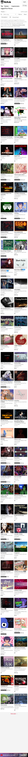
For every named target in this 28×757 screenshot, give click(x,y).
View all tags (15, 17)
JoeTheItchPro (17, 61)
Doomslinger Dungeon (6, 250)
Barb (2, 590)
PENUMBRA (17, 289)
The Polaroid (17, 667)
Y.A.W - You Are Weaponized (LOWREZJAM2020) (5, 497)
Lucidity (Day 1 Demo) (6, 476)
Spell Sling (3, 327)
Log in (24, 1)
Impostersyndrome (18, 158)
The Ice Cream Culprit (19, 174)
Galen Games (3, 273)
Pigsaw (2, 609)
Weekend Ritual (4, 232)
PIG (1, 98)
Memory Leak (17, 439)
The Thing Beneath (5, 39)
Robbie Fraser (17, 234)
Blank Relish (17, 269)
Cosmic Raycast (4, 688)
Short (25, 14)
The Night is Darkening (19, 193)
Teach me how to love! (19, 98)
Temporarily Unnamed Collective (7, 707)
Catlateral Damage (18, 571)
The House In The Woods (6, 137)
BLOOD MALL (17, 381)
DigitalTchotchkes (17, 365)
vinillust (15, 81)
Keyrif (15, 272)
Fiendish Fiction (4, 234)
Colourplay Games (4, 423)
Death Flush (17, 155)
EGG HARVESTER (18, 232)
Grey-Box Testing (18, 534)
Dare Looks (3, 555)
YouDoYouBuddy (4, 329)
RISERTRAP (3, 628)
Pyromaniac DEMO (5, 155)
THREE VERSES (18, 345)
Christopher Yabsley (5, 611)
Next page (13, 713)
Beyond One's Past (18, 495)
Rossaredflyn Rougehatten (19, 101)
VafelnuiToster (17, 441)
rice (1, 82)
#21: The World (18, 250)
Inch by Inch (3, 552)
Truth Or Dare (17, 705)
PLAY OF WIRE (17, 476)
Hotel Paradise (4, 345)
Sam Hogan (16, 536)
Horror (20, 14)
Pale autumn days (4, 121)
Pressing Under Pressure (6, 213)
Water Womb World (5, 363)
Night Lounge (4, 534)
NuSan (2, 310)
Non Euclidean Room (6, 308)
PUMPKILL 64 (4, 686)
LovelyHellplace (17, 195)
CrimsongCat (3, 670)
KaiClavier (3, 348)
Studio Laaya (3, 42)
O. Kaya (15, 517)
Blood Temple (4, 457)
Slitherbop (16, 479)
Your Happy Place (18, 39)
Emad (2, 197)
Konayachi (16, 177)
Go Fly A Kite (17, 363)
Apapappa (3, 499)
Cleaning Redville (18, 308)
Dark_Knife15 (17, 42)
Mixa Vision (16, 707)
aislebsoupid (16, 631)
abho (2, 631)
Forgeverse (16, 552)
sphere (15, 347)
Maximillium (3, 574)
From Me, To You (5, 515)
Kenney (2, 592)
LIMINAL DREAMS (5, 667)
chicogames (16, 688)
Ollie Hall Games (17, 384)
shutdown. (3, 174)
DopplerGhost (17, 310)
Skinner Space (17, 650)
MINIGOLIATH (4, 139)
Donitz (2, 215)
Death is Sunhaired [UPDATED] (5, 270)
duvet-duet (3, 479)
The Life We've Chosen (6, 289)
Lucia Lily (2, 651)
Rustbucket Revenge (19, 515)
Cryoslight (3, 292)
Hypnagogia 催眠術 (18, 137)
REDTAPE (16, 686)
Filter (25, 5)
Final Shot (16, 400)
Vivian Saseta (16, 460)
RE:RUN (3, 439)
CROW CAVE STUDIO (18, 592)
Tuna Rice (16, 213)
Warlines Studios (17, 498)
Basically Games (17, 121)
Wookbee (16, 555)
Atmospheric (4, 17)
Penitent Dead (17, 327)
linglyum (2, 62)
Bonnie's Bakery (18, 628)
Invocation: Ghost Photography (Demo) (19, 421)
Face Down (16, 457)
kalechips (2, 177)
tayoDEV (2, 157)
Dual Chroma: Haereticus (6, 381)
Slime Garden (4, 705)
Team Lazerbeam (17, 612)
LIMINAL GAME (18, 590)
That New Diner (18, 78)
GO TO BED (17, 58)
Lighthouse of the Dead (19, 647)
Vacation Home (4, 420)
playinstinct (3, 253)
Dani (2, 441)
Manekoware (16, 574)
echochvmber (17, 424)
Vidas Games (3, 517)
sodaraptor (16, 139)
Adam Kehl (16, 292)
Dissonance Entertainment (19, 670)
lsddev (15, 253)
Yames (2, 365)
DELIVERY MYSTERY (6, 571)
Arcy (15, 403)
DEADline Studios (4, 101)
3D (10, 17)
